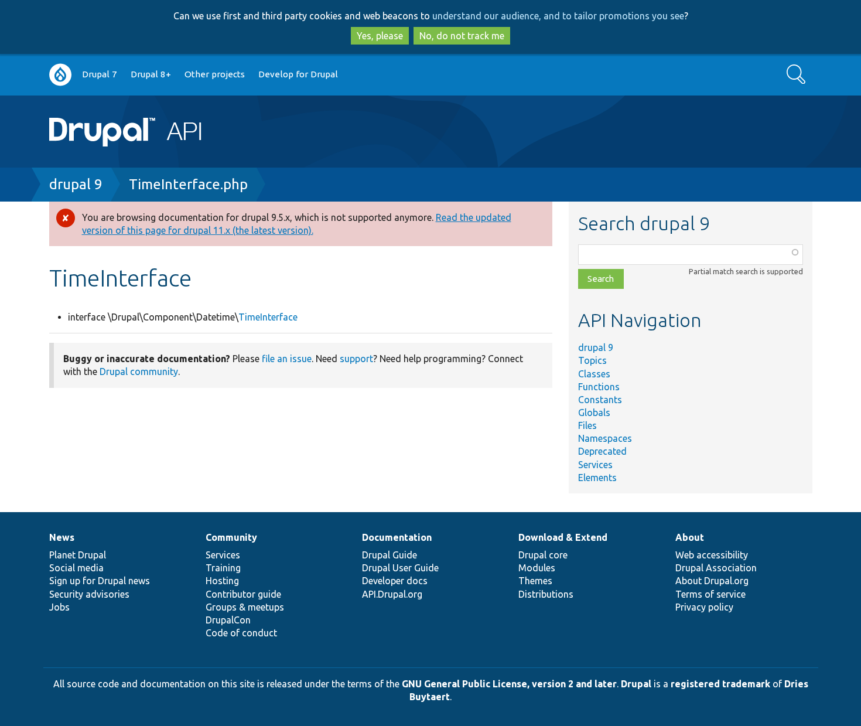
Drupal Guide (389, 555)
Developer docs (395, 580)
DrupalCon (228, 620)
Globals (594, 412)
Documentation (397, 537)
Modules (536, 568)
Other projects (214, 74)
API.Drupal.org (392, 594)
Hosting (222, 580)
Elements (597, 477)
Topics (592, 360)
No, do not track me (461, 35)
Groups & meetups (245, 607)
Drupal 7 (99, 74)
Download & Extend (562, 537)
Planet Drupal (77, 555)
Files (587, 425)
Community (231, 537)
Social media (76, 568)
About (689, 537)
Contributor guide (243, 594)
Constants (600, 399)
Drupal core (543, 555)
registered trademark (720, 684)
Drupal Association (716, 568)
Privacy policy (704, 607)
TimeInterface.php (188, 184)
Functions (599, 386)
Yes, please (380, 35)
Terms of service (710, 594)
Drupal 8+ (151, 74)
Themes (535, 580)
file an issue (287, 358)
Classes (594, 374)
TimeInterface (268, 317)
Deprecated (602, 451)
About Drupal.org (712, 580)
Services (595, 464)
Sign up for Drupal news (99, 580)
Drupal (636, 684)
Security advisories (89, 594)
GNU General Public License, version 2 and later (509, 684)
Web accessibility (711, 555)
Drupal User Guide (400, 568)
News (61, 537)
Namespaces (605, 438)
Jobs (59, 607)
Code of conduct (241, 633)
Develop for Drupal (298, 74)
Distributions (545, 594)
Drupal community (139, 371)
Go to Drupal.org (60, 75)
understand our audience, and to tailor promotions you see (558, 16)
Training (223, 568)
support (356, 358)
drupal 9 (75, 184)
